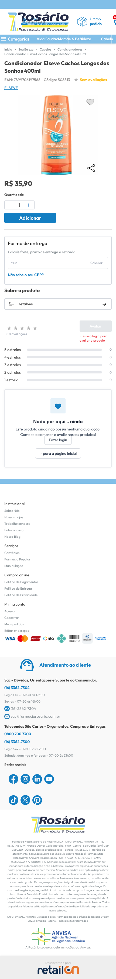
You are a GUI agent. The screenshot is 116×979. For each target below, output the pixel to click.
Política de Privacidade (20, 595)
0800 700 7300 (17, 733)
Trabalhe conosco (17, 524)
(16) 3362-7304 (17, 687)
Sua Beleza (25, 49)
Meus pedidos (14, 624)
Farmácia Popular (17, 559)
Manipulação (13, 566)
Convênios (11, 553)
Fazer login (58, 439)
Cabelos (45, 49)
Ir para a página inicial (58, 453)
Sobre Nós (11, 511)
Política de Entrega (18, 588)
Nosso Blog (12, 536)
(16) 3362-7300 (17, 741)
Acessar (10, 611)
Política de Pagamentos (21, 582)
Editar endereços (16, 631)
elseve (11, 87)
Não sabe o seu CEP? (26, 274)
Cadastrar (11, 618)
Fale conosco (13, 530)
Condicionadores (69, 49)
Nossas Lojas (13, 517)
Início (8, 49)
